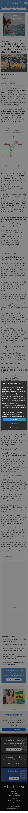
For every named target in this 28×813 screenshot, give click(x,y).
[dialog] (14, 405)
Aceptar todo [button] (14, 419)
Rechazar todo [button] (14, 423)
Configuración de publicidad (8, 412)
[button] (14, 427)
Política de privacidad (19, 416)
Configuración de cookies (8, 416)
